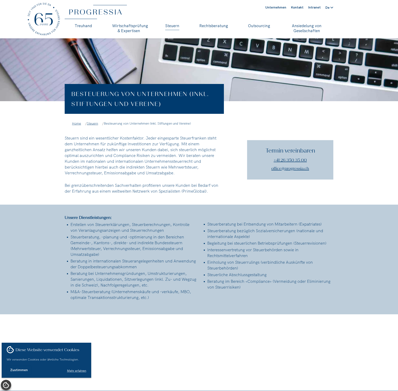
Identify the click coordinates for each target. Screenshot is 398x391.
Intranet (314, 7)
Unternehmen (275, 7)
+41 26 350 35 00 (290, 160)
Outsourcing (259, 25)
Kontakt (297, 7)
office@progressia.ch (290, 168)
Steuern (172, 25)
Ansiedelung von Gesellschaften (307, 28)
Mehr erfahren (76, 371)
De (327, 7)
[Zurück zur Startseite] (108, 12)
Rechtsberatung (213, 25)
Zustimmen (19, 370)
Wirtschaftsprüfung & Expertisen (128, 28)
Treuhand (83, 25)
